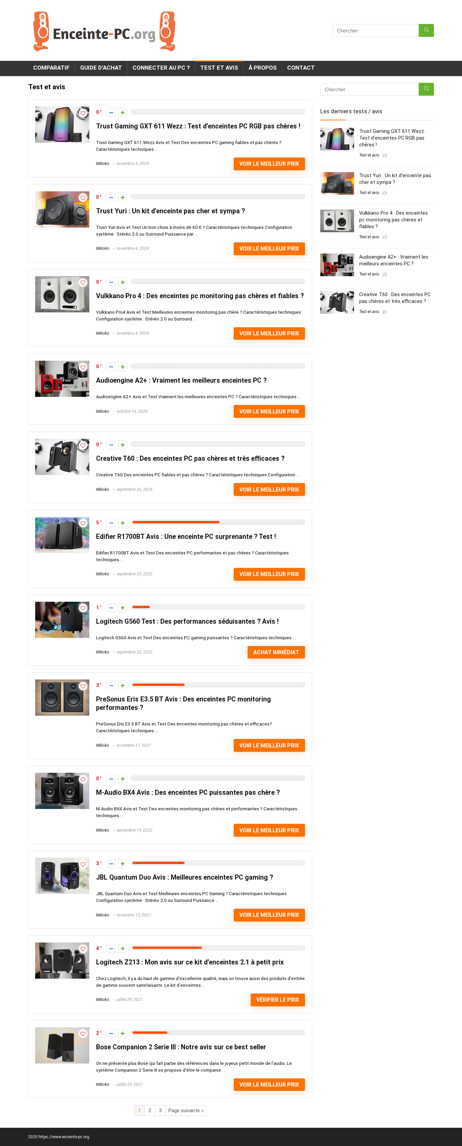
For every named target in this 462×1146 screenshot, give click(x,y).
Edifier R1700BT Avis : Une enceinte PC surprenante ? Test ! (186, 537)
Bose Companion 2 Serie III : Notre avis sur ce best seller (181, 1047)
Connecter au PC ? (161, 67)
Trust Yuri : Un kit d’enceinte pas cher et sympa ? (170, 211)
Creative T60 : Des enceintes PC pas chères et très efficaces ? (190, 458)
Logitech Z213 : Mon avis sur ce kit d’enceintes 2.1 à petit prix (190, 962)
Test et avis (219, 67)
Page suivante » (186, 1110)
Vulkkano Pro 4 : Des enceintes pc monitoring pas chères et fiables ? (200, 296)
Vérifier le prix (277, 1000)
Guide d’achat (101, 67)
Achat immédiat (276, 652)
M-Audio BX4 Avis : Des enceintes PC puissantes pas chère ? (188, 792)
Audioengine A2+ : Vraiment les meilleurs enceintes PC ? (181, 380)
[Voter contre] (111, 112)
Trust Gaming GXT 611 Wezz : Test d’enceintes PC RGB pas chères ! (198, 126)
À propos (263, 67)
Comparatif (51, 67)
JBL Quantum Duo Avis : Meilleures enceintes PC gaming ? (184, 877)
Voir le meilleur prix (269, 164)
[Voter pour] (122, 112)
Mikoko (102, 163)
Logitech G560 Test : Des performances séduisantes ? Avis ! (187, 621)
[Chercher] (426, 30)
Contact (301, 67)
